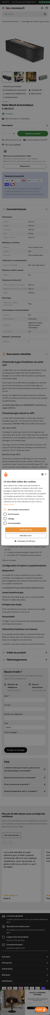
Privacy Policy (9, 504)
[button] (25, 541)
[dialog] (25, 507)
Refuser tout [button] (26, 536)
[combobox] (42, 474)
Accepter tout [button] (25, 530)
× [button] (45, 474)
